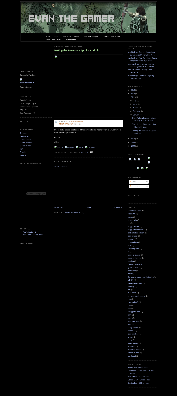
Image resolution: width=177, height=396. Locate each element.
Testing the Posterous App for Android (76, 50)
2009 (133, 142)
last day (131, 286)
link (129, 290)
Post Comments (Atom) (74, 212)
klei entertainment (135, 283)
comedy (131, 239)
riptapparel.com (134, 312)
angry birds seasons (136, 230)
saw (129, 315)
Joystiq (23, 152)
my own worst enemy (136, 296)
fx (128, 252)
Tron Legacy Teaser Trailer (33, 235)
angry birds (132, 220)
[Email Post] (91, 152)
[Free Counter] (133, 199)
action (130, 217)
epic (129, 245)
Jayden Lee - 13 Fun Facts (138, 383)
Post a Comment (60, 167)
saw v (130, 324)
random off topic (134, 211)
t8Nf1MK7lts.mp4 (66, 124)
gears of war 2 (133, 267)
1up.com (23, 133)
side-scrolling (133, 334)
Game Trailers (25, 140)
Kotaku (23, 155)
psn (129, 309)
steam (130, 337)
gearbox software (135, 264)
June (135, 104)
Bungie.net (24, 136)
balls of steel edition (136, 233)
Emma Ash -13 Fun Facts (138, 368)
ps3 (129, 305)
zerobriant (132, 356)
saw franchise (133, 321)
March (136, 108)
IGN (21, 149)
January (136, 115)
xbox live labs (133, 353)
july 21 (130, 280)
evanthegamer (133, 248)
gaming (131, 261)
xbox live (131, 346)
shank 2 (131, 331)
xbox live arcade (134, 350)
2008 (133, 146)
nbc (129, 299)
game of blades (134, 255)
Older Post (118, 207)
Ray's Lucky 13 (29, 232)
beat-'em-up (132, 236)
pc (129, 223)
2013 (133, 90)
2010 (133, 139)
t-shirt (130, 340)
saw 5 (130, 318)
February (137, 111)
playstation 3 (133, 302)
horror (130, 274)
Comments (135, 186)
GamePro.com (26, 143)
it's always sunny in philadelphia (140, 277)
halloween (132, 271)
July (135, 100)
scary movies (133, 327)
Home (89, 207)
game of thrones (134, 258)
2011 (133, 97)
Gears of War (25, 146)
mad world (132, 293)
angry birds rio (133, 226)
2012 (133, 94)
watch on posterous (76, 121)
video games (133, 343)
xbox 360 (131, 214)
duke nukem (133, 242)
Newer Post (58, 207)
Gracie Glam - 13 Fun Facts (139, 380)
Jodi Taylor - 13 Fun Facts (138, 377)
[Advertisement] (32, 54)
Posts (133, 182)
